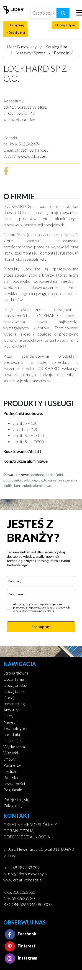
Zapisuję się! (41, 626)
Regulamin (12, 789)
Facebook (26, 933)
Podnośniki (63, 52)
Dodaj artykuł (15, 685)
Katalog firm (56, 46)
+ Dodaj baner (15, 32)
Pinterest (26, 945)
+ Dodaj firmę (15, 25)
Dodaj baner (14, 691)
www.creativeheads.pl (23, 879)
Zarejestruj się (16, 799)
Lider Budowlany (22, 46)
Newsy (9, 722)
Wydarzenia (14, 746)
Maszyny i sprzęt (30, 52)
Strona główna (15, 672)
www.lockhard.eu (32, 156)
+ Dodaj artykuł (65, 25)
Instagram (27, 957)
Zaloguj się (13, 805)
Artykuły (10, 709)
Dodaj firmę (13, 679)
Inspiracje (12, 740)
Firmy (8, 715)
